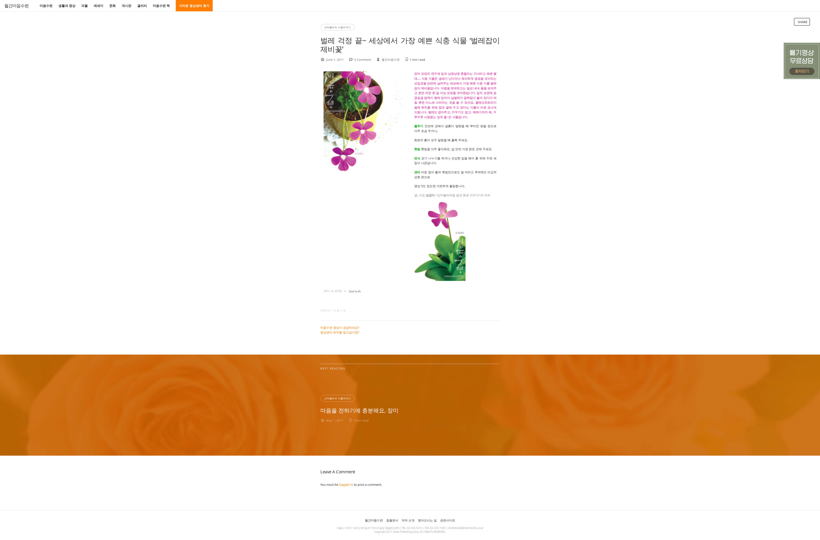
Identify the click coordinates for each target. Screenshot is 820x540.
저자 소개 (408, 520)
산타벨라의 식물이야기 (337, 27)
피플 (84, 5)
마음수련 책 (161, 5)
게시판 (126, 5)
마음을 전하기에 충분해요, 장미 (359, 410)
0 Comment (362, 60)
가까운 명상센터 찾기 (194, 5)
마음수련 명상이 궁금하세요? (339, 328)
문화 (112, 5)
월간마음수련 (16, 5)
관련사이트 (447, 520)
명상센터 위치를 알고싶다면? (339, 332)
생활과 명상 (67, 5)
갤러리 (142, 5)
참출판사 (392, 520)
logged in (346, 485)
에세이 (98, 5)
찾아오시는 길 (427, 520)
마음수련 (46, 5)
